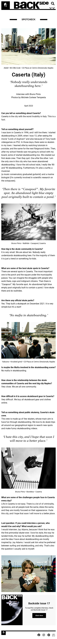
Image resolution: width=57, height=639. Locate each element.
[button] (52, 3)
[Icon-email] (53, 635)
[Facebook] (39, 635)
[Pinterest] (49, 635)
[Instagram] (44, 635)
